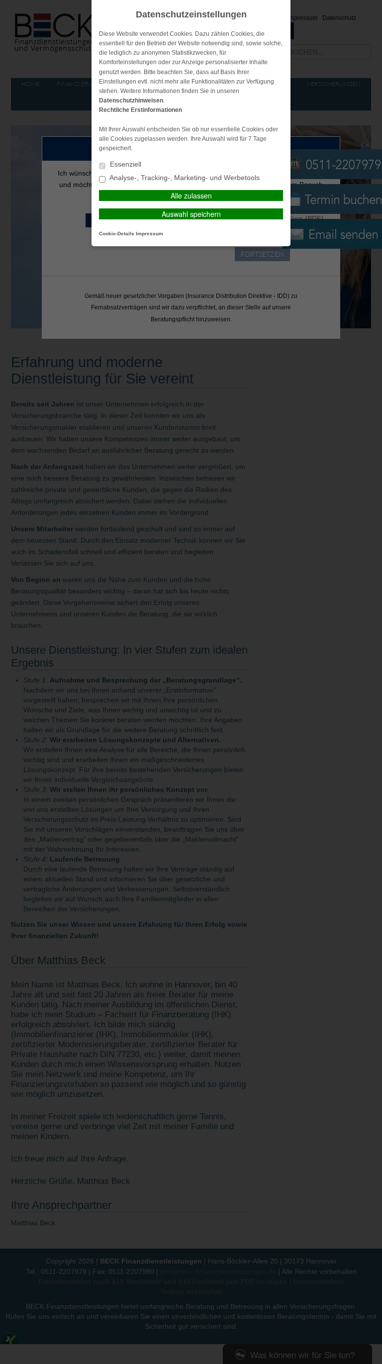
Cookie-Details (116, 233)
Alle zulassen (191, 195)
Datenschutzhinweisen (131, 100)
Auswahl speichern (191, 214)
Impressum (149, 233)
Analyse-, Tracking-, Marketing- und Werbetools (184, 178)
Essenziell (124, 164)
